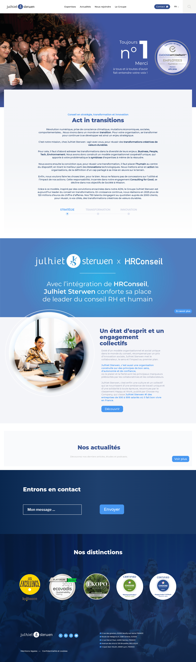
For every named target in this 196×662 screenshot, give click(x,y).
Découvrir (112, 409)
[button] (176, 6)
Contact (160, 6)
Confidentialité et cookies (54, 651)
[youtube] (76, 636)
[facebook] (71, 636)
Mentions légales (29, 651)
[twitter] (61, 636)
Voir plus (180, 459)
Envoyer (112, 509)
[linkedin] (66, 636)
